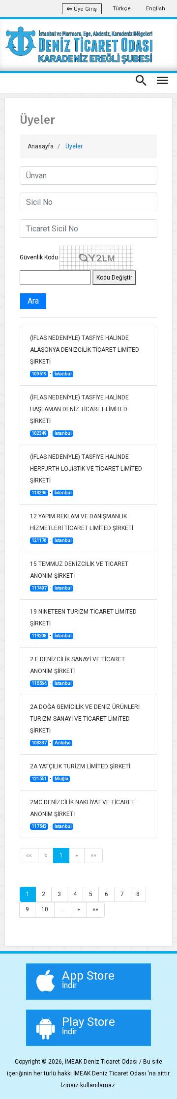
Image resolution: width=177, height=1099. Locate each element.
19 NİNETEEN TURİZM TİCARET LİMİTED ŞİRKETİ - (83, 623)
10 (44, 909)
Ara (33, 301)
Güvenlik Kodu (39, 257)
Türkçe (122, 8)
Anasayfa (41, 146)
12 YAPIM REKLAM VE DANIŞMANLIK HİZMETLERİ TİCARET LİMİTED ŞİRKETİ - (81, 528)
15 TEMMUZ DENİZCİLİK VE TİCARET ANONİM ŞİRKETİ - (79, 576)
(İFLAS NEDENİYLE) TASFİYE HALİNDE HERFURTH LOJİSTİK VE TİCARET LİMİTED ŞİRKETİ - (86, 474)
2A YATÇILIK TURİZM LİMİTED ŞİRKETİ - (80, 772)
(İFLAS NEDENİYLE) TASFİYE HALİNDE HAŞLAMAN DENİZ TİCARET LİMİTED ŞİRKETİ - (79, 415)
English (155, 8)
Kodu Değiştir (114, 277)
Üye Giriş (84, 9)
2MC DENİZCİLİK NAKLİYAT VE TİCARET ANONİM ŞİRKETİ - (82, 814)
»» (93, 855)
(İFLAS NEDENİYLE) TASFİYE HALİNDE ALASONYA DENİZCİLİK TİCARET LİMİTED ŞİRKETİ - (84, 356)
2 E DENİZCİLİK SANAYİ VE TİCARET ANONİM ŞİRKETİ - (77, 671)
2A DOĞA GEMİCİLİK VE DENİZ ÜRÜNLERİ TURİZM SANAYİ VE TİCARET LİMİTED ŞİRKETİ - (85, 725)
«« (29, 855)
